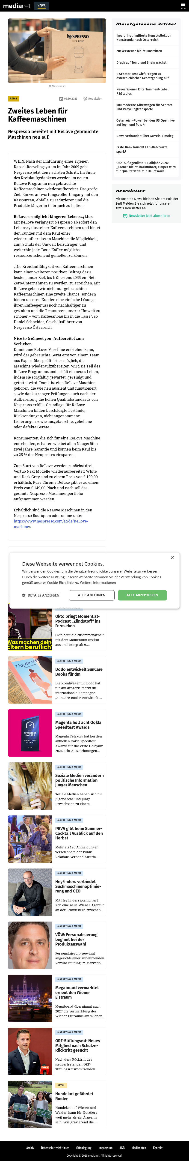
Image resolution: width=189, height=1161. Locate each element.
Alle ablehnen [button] (91, 595)
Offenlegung (84, 1147)
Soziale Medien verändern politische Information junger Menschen (79, 780)
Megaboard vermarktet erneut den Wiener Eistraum (77, 992)
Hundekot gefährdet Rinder (74, 1096)
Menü (183, 5)
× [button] (172, 558)
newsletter (130, 190)
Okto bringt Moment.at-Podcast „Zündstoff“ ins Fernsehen (77, 621)
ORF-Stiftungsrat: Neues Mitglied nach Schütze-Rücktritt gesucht (77, 1046)
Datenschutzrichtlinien (55, 1147)
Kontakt (158, 1147)
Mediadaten (139, 1147)
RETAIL (14, 98)
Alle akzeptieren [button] (142, 595)
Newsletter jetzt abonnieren (146, 215)
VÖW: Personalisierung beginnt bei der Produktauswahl (76, 939)
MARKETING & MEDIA (69, 661)
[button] (40, 595)
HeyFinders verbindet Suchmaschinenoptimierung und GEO (78, 886)
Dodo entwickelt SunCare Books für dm (79, 672)
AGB (122, 1147)
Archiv (30, 1147)
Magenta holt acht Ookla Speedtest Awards (78, 725)
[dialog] (94, 580)
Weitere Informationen (98, 582)
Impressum (105, 1147)
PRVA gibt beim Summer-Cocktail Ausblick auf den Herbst (79, 833)
